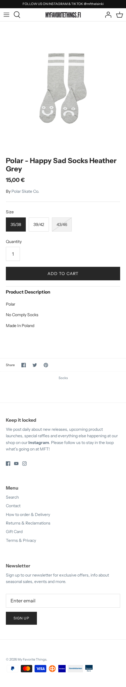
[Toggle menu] (6, 14)
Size (10, 212)
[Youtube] (16, 463)
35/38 (16, 224)
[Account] (106, 14)
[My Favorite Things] (63, 14)
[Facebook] (8, 463)
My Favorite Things (32, 659)
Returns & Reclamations (28, 523)
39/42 (38, 224)
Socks (63, 378)
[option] (63, 84)
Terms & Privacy (21, 540)
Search (12, 497)
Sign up (21, 618)
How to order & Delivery (28, 514)
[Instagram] (24, 463)
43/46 (62, 224)
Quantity (14, 241)
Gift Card (14, 531)
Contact (13, 505)
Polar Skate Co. (25, 191)
